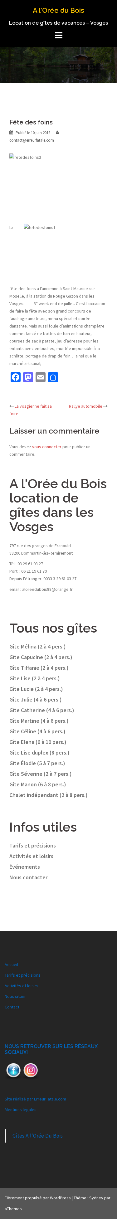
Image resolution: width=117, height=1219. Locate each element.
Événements (24, 866)
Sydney (96, 1198)
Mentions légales (21, 1109)
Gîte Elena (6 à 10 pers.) (37, 741)
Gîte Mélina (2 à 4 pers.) (37, 646)
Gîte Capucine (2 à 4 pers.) (40, 657)
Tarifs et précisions (32, 845)
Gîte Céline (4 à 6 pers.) (37, 731)
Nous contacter (28, 877)
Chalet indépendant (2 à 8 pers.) (48, 795)
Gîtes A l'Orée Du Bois (37, 1135)
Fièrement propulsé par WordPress (38, 1198)
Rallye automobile (85, 406)
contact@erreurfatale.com (31, 140)
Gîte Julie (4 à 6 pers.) (35, 699)
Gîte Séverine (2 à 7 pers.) (40, 773)
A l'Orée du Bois (58, 10)
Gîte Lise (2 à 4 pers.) (34, 678)
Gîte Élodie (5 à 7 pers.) (37, 763)
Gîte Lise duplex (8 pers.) (39, 752)
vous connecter (46, 446)
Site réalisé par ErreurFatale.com (35, 1099)
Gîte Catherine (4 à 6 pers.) (41, 710)
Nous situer (15, 996)
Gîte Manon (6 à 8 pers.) (37, 784)
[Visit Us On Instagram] (30, 1070)
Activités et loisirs (31, 856)
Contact (12, 1007)
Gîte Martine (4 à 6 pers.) (39, 720)
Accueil (11, 964)
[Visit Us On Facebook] (13, 1070)
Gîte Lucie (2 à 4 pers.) (36, 688)
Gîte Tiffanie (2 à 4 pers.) (39, 667)
